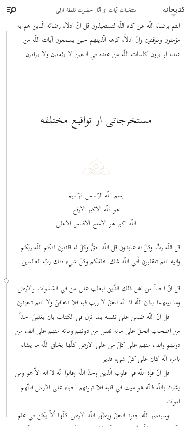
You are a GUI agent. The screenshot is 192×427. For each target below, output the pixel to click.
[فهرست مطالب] (10, 10)
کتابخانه (174, 9)
